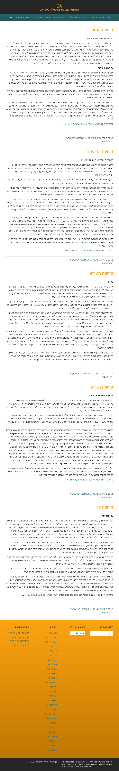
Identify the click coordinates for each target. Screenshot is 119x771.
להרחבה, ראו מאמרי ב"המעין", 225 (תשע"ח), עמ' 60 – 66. (88, 123)
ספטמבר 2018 (51, 718)
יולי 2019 (53, 687)
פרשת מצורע (101, 273)
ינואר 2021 (52, 660)
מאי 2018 (53, 732)
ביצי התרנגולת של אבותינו (18, 632)
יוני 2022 (53, 651)
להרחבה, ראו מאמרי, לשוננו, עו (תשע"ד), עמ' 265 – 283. (88, 250)
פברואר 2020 (51, 673)
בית (108, 17)
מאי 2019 (53, 691)
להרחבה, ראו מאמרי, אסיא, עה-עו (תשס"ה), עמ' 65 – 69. (89, 479)
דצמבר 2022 (51, 637)
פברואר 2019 (51, 700)
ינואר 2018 (52, 750)
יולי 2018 (53, 723)
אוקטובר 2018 (51, 714)
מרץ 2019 (53, 696)
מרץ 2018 (53, 741)
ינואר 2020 (52, 677)
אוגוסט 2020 (51, 664)
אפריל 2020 (52, 669)
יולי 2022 (53, 646)
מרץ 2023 (52, 632)
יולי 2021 (53, 655)
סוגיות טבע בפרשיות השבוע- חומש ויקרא (82, 137)
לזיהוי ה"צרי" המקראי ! (20, 645)
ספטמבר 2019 (51, 682)
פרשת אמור (102, 30)
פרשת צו (105, 507)
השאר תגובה (107, 141)
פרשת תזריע (101, 387)
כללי (103, 137)
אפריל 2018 (52, 736)
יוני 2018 (53, 727)
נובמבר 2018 (51, 709)
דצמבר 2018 (51, 704)
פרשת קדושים (99, 152)
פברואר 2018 (51, 745)
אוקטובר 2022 (51, 642)
